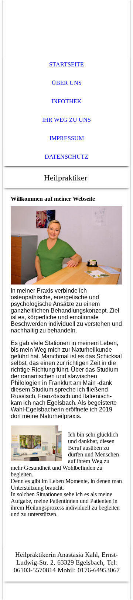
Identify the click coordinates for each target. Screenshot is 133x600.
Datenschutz (66, 157)
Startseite (66, 64)
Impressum (67, 138)
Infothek (66, 101)
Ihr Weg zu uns (66, 120)
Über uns (67, 83)
